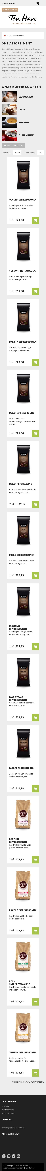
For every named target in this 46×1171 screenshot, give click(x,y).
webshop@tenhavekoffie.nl (13, 1128)
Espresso (24, 122)
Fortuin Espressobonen (18, 840)
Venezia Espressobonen (22, 199)
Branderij (5, 1106)
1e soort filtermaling (22, 270)
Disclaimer (30, 1168)
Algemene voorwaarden (13, 1168)
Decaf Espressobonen (21, 412)
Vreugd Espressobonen (22, 1052)
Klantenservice (8, 1110)
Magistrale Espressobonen (18, 698)
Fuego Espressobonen (21, 554)
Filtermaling (26, 135)
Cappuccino (26, 96)
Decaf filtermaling (20, 483)
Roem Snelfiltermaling (19, 983)
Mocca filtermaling (21, 768)
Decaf (22, 109)
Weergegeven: (31, 152)
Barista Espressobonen (23, 341)
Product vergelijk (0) (13, 145)
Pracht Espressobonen (22, 910)
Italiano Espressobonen (18, 627)
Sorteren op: (7, 152)
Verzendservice (8, 1113)
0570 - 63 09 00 (9, 3)
